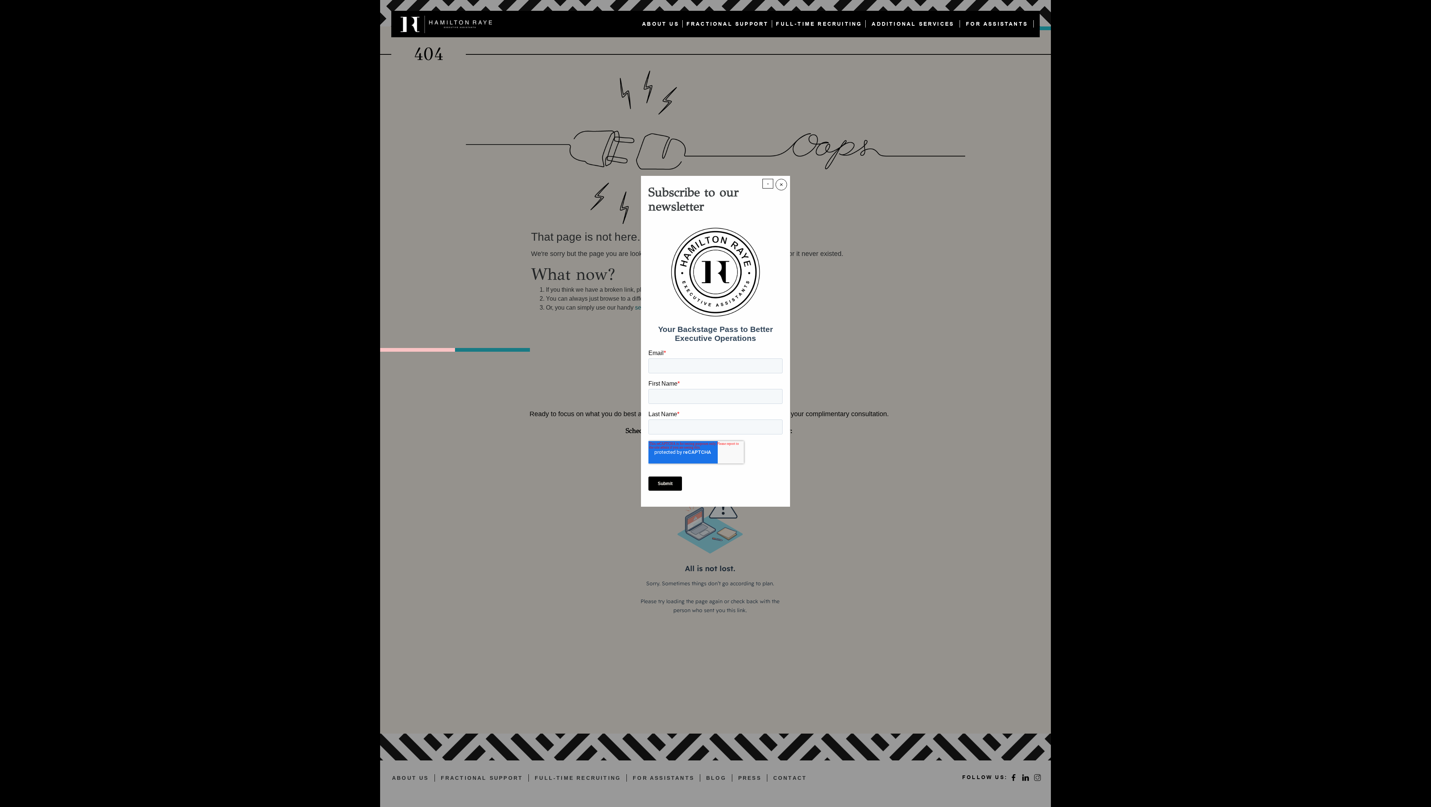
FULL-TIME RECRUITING (819, 24)
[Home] (448, 24)
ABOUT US (660, 24)
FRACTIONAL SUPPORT (727, 24)
